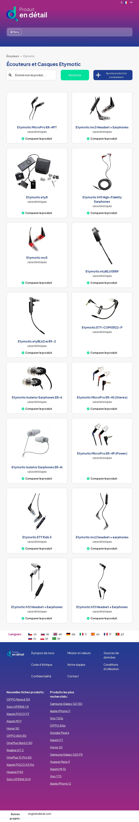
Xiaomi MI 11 (14, 721)
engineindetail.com (39, 813)
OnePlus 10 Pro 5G (19, 757)
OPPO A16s (58, 725)
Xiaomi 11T (56, 740)
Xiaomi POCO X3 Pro (20, 765)
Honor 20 (56, 747)
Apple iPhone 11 (60, 711)
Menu (15, 32)
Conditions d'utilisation (111, 667)
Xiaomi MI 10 (58, 769)
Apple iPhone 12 (60, 783)
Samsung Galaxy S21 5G (66, 704)
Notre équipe (76, 664)
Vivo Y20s (56, 718)
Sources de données (111, 655)
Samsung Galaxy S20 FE (66, 754)
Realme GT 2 (15, 750)
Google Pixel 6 (59, 733)
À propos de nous (42, 653)
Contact (73, 676)
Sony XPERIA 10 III (19, 779)
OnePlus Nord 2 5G (19, 743)
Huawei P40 (15, 772)
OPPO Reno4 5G (18, 699)
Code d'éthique (41, 664)
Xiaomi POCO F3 (18, 714)
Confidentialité (41, 676)
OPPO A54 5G (16, 736)
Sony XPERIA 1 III (18, 707)
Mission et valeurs (79, 653)
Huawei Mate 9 (60, 762)
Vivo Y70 (56, 776)
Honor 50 (13, 728)
